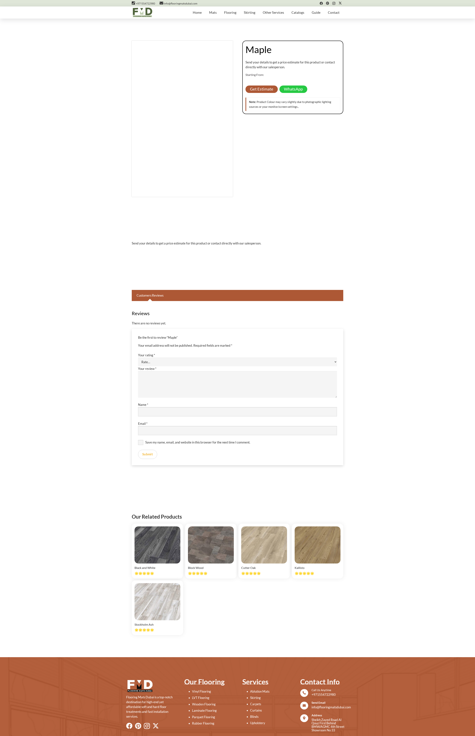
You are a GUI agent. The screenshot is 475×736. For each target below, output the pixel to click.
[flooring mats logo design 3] (150, 686)
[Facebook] (321, 3)
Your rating (146, 355)
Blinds (254, 717)
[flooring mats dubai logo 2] (142, 12)
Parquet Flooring (203, 717)
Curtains (256, 710)
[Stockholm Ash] (157, 601)
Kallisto (299, 567)
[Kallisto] (317, 545)
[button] (219, 12)
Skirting (255, 698)
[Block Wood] (211, 545)
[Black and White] (157, 545)
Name (143, 405)
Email (143, 424)
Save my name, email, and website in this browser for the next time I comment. (197, 442)
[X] (340, 3)
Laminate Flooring (204, 710)
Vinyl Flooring (201, 691)
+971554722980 (145, 3)
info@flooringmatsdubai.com (180, 3)
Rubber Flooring (203, 723)
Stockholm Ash (144, 624)
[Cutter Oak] (264, 545)
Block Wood (196, 567)
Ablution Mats (259, 691)
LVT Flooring (200, 698)
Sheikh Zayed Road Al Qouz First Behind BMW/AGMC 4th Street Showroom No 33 (328, 725)
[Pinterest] (327, 3)
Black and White (145, 567)
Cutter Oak (248, 567)
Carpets (255, 704)
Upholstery (257, 723)
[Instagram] (334, 3)
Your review (147, 369)
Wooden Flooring (204, 704)
